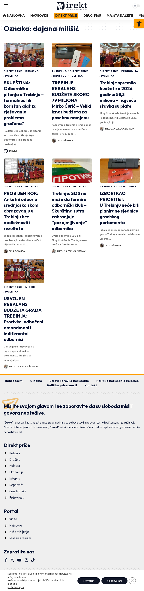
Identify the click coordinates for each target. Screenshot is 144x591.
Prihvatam (88, 580)
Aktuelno (59, 71)
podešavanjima (16, 587)
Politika (11, 75)
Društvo (32, 71)
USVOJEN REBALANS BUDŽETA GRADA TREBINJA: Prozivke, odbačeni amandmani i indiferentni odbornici (23, 319)
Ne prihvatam (114, 580)
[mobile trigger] (7, 5)
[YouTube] (19, 560)
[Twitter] (12, 560)
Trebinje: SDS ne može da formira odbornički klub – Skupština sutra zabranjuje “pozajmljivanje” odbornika (69, 210)
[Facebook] (6, 560)
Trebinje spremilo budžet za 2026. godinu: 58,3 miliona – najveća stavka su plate (118, 94)
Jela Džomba (65, 140)
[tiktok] (33, 560)
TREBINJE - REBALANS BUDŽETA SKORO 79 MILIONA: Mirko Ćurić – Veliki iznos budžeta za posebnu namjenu (71, 100)
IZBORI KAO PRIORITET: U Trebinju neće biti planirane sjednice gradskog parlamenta (120, 207)
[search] (127, 6)
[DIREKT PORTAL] (72, 6)
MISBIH (30, 287)
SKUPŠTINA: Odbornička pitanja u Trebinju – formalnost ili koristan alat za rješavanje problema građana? (24, 103)
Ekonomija (129, 71)
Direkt (13, 151)
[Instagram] (26, 560)
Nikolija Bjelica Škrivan (119, 128)
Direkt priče (13, 71)
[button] (139, 23)
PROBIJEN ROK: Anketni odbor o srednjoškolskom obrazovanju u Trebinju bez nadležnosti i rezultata (21, 210)
